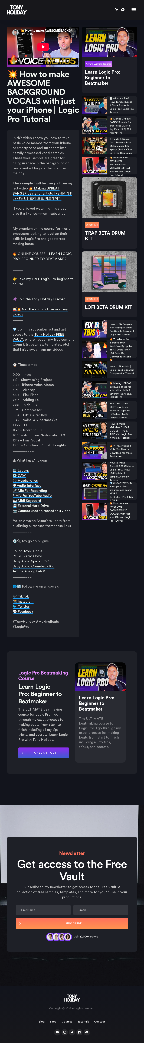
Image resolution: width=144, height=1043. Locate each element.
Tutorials (83, 1021)
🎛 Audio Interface (27, 485)
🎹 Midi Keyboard (27, 501)
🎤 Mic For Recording (30, 491)
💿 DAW (19, 475)
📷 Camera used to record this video (42, 511)
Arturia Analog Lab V (29, 571)
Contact (99, 1021)
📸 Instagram (23, 601)
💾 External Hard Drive (31, 506)
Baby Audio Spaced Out (31, 561)
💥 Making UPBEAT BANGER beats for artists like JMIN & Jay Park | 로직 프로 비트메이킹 (42, 193)
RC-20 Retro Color (27, 556)
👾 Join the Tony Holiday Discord (39, 299)
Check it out (45, 753)
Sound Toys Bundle (27, 551)
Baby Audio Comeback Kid (33, 566)
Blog (42, 1021)
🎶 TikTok (21, 596)
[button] (120, 10)
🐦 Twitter (21, 606)
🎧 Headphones (25, 480)
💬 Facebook (23, 611)
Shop (53, 1021)
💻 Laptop (21, 470)
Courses (67, 1021)
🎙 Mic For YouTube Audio (32, 495)
